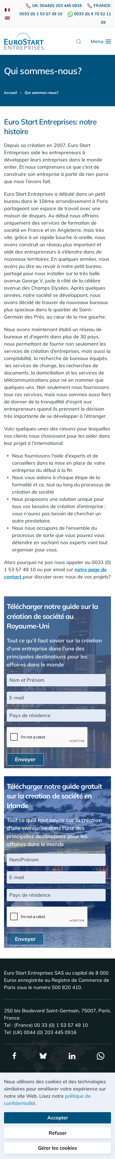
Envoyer (25, 759)
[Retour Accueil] (24, 41)
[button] (78, 41)
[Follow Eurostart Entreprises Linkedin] (72, 1055)
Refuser (58, 1133)
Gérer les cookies (57, 1148)
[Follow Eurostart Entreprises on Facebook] (14, 1055)
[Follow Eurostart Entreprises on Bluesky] (43, 1055)
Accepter (57, 1118)
